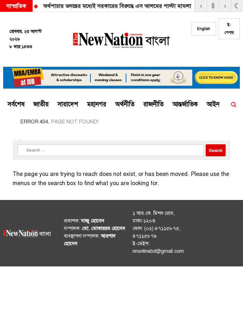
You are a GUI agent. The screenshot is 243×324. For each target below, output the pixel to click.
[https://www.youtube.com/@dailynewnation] (232, 234)
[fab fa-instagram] (218, 51)
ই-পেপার (229, 29)
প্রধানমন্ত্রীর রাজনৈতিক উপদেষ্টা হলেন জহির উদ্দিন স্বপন (148, 6)
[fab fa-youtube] (231, 51)
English (203, 29)
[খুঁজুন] (233, 104)
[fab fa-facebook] (206, 51)
